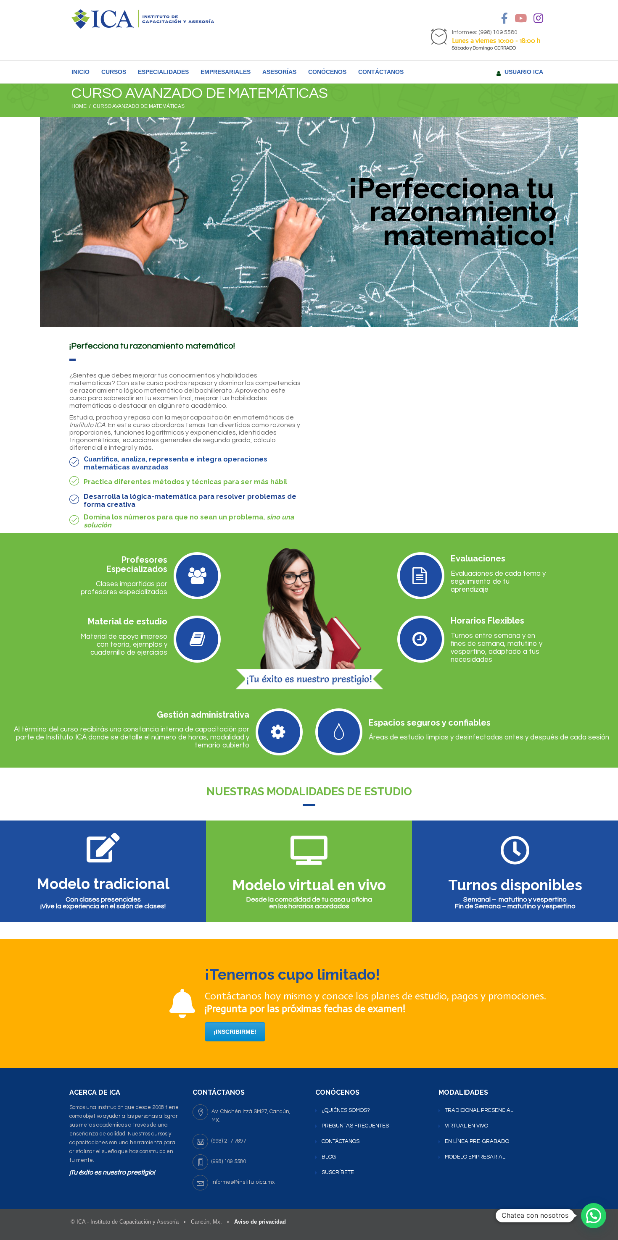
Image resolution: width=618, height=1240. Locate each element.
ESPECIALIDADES (163, 71)
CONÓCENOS (327, 71)
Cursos (113, 71)
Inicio (80, 71)
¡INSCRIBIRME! (235, 1031)
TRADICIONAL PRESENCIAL (479, 1110)
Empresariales (226, 71)
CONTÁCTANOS (381, 71)
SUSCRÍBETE (338, 1172)
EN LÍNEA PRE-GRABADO (477, 1141)
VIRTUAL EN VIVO (466, 1126)
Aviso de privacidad (260, 1222)
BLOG (329, 1157)
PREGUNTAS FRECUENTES (355, 1126)
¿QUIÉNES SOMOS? (346, 1110)
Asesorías (279, 71)
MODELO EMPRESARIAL (475, 1157)
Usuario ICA (523, 71)
